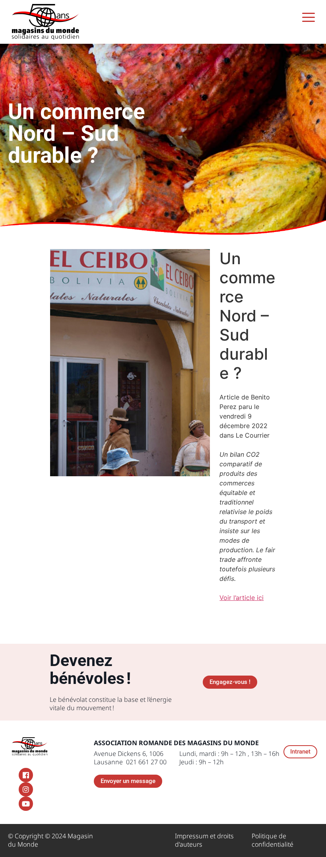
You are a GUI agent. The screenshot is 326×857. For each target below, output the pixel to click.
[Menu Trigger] (309, 17)
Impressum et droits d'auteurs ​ (204, 840)
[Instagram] (26, 789)
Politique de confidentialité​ (272, 840)
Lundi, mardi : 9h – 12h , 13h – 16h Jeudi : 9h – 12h (229, 757)
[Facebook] (26, 775)
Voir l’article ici (241, 598)
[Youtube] (26, 804)
